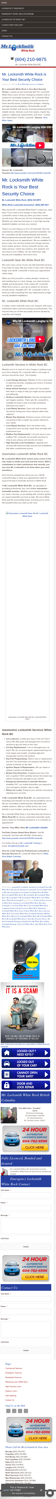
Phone (4, 1203)
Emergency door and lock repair (18, 14)
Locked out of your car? (13, 19)
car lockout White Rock (19, 905)
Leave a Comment (37, 84)
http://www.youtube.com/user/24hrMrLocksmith (30, 173)
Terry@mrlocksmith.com (18, 846)
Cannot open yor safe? (12, 25)
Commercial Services (13, 1368)
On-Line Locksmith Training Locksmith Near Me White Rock (26, 920)
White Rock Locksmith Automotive (18, 205)
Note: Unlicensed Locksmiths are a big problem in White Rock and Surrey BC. (25, 1045)
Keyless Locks (11, 1391)
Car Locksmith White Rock (38, 905)
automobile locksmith (20, 887)
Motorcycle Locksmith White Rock (23, 916)
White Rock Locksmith (15, 900)
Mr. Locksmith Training (30, 843)
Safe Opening (10, 1396)
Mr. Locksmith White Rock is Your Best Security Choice (27, 919)
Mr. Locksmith (29, 895)
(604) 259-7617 (42, 205)
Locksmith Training (36, 913)
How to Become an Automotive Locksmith (27, 891)
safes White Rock (41, 924)
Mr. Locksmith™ (13, 897)
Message (5, 1215)
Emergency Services (13, 1373)
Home (4, 2)
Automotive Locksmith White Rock (25, 903)
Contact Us (7, 36)
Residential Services (13, 1377)
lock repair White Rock (19, 913)
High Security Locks (13, 1387)
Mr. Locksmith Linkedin (37, 827)
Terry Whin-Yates (24, 84)
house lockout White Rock (28, 911)
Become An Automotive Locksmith (23, 889)
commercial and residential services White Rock (19, 908)
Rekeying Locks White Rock (16, 1382)
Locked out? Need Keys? (13, 8)
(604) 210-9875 (34, 200)
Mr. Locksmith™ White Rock (29, 897)
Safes (4, 30)
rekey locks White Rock (25, 924)
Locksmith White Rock (15, 895)
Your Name (6, 1190)
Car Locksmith (42, 889)
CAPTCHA (5, 1239)
